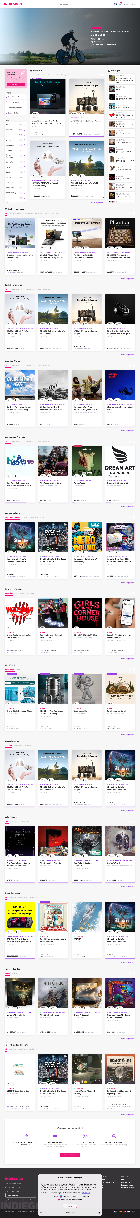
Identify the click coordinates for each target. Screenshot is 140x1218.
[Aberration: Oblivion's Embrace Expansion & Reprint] (20, 537)
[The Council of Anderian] (53, 841)
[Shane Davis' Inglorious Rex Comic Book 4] (20, 613)
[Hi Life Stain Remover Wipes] (20, 689)
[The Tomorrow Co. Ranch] (53, 461)
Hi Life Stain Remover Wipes (19, 711)
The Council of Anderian (51, 863)
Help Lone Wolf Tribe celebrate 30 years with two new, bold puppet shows (87, 409)
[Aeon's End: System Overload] (87, 841)
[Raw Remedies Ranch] (120, 689)
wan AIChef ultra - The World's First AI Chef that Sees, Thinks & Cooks (46, 123)
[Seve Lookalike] (87, 689)
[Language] (115, 4)
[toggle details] (65, 136)
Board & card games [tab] (12, 517)
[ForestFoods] (87, 461)
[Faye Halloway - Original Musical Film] (53, 613)
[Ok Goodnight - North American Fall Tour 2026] (53, 385)
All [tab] (31, 75)
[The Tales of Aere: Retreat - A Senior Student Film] (20, 841)
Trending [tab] (8, 745)
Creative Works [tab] (53, 75)
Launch (15, 84)
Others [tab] (42, 517)
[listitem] (16, 124)
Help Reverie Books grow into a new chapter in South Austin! (19, 485)
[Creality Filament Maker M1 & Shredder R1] (20, 233)
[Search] (57, 4)
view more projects (96, 203)
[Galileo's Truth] (120, 841)
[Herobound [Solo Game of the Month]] (87, 537)
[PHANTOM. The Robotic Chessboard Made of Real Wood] (120, 233)
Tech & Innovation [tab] (40, 75)
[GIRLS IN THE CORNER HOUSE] (87, 613)
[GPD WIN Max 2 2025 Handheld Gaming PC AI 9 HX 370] (53, 233)
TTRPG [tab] (24, 517)
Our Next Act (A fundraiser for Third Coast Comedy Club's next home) (19, 409)
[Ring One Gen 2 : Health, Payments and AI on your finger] (120, 309)
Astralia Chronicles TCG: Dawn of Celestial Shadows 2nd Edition (119, 561)
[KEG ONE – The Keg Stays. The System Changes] (53, 689)
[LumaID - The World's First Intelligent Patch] (120, 613)
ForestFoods (79, 483)
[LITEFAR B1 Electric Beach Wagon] (86, 96)
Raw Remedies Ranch (116, 711)
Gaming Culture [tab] (66, 75)
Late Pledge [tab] (36, 289)
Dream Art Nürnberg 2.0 (117, 483)
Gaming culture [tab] (55, 213)
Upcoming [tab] (15, 289)
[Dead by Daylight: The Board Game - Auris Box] (53, 537)
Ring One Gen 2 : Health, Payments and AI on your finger (118, 333)
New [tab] (18, 669)
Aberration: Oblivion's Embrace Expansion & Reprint (16, 561)
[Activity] (120, 4)
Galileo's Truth (113, 863)
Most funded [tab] (18, 745)
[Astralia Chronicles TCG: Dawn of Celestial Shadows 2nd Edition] (120, 537)
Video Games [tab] (33, 517)
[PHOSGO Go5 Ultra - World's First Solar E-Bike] (86, 158)
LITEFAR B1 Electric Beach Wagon (86, 121)
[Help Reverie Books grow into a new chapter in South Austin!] (20, 461)
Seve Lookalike (80, 711)
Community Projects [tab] (42, 213)
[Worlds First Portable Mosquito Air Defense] (87, 233)
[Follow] (8, 628)
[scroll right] (102, 74)
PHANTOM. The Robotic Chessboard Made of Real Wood (119, 257)
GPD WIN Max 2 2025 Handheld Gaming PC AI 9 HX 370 (52, 257)
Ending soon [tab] (47, 289)
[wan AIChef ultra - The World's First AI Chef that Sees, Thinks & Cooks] (47, 96)
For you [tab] (7, 289)
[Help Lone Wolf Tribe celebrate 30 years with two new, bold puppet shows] (87, 385)
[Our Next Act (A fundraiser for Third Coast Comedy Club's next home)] (20, 385)
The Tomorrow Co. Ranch (51, 483)
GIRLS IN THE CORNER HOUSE (86, 635)
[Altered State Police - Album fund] (120, 385)
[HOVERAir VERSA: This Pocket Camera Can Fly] (47, 158)
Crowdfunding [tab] (26, 289)
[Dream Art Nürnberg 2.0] (120, 461)
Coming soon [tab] (10, 669)
